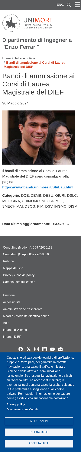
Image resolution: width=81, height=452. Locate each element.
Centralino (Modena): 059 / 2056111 (27, 247)
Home (6, 58)
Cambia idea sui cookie (19, 281)
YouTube (52, 349)
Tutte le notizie (25, 58)
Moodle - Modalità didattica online (26, 316)
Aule (6, 322)
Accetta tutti (39, 443)
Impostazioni (39, 421)
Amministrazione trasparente (22, 309)
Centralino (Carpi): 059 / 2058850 (26, 254)
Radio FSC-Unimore (60, 349)
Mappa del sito (13, 268)
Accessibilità (12, 302)
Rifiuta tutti (39, 432)
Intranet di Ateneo (15, 329)
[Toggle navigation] (77, 4)
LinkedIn (44, 349)
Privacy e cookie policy (19, 275)
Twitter (28, 349)
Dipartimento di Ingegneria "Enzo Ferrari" (37, 43)
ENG (60, 5)
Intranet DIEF (12, 336)
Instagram (36, 349)
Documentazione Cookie (22, 409)
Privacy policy (16, 404)
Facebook (20, 349)
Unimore (9, 295)
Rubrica (8, 261)
